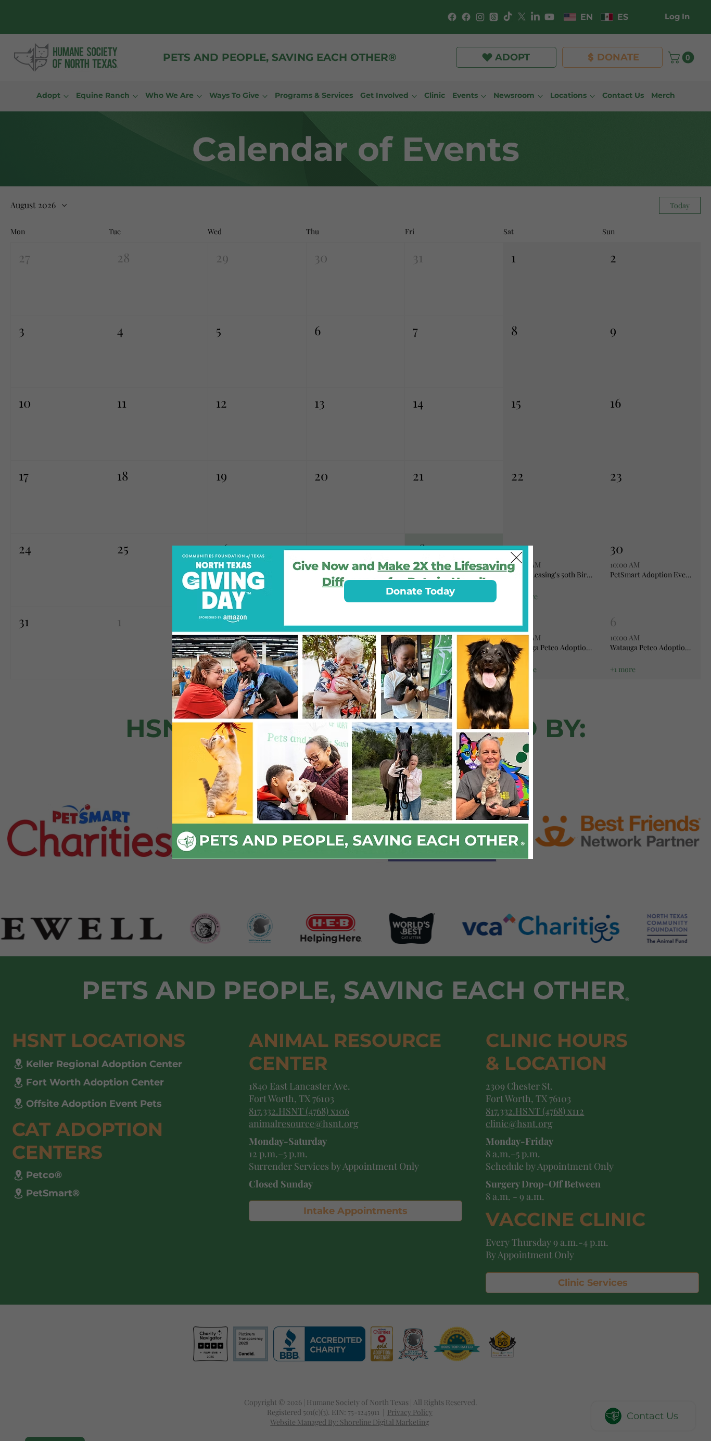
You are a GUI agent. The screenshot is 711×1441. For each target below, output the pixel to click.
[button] (516, 558)
